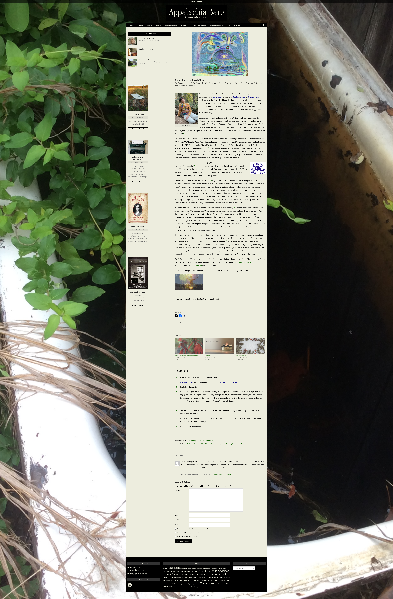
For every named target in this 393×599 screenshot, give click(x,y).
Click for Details (137, 128)
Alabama (165, 568)
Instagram (198, 265)
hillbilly (165, 580)
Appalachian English (196, 568)
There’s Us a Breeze (146, 38)
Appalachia (174, 567)
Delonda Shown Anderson (187, 574)
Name (177, 515)
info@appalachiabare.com (139, 574)
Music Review (225, 83)
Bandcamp (238, 262)
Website (177, 524)
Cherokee (166, 571)
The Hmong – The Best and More (200, 441)
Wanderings (163, 62)
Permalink (218, 475)
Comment (178, 490)
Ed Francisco (211, 574)
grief (224, 577)
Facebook (247, 262)
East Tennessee (200, 574)
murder (202, 580)
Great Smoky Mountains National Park (210, 577)
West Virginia (196, 587)
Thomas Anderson (218, 584)
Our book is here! (138, 292)
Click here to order (137, 246)
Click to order (137, 305)
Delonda (203, 571)
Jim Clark (175, 580)
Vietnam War (187, 587)
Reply (229, 475)
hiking (228, 577)
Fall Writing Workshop (137, 158)
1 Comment (190, 86)
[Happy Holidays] (250, 346)
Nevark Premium (194, 595)
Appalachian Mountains (210, 568)
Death (196, 571)
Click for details (137, 181)
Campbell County (222, 568)
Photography (157, 62)
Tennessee (206, 583)
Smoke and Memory (147, 49)
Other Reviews (247, 83)
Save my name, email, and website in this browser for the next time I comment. (200, 529)
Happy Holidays (241, 355)
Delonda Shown (171, 574)
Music (216, 83)
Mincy (198, 580)
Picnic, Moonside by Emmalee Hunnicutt (187, 355)
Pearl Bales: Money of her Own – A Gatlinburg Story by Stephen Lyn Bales (214, 444)
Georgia (186, 577)
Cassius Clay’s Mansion (147, 60)
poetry (188, 584)
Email (177, 520)
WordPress (210, 595)
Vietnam (181, 587)
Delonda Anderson (218, 570)
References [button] (181, 370)
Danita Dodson (184, 571)
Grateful (207, 355)
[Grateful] (219, 346)
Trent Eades (175, 587)
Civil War (172, 571)
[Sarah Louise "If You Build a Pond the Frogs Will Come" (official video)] (189, 282)
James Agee (169, 580)
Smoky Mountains (195, 584)
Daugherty (191, 571)
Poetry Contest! (138, 115)
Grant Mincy (193, 577)
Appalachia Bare (185, 568)
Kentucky (183, 580)
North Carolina (210, 580)
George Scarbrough (178, 577)
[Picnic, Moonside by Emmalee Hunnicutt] (189, 346)
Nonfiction (236, 83)
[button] (260, 124)
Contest (177, 571)
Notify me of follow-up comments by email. (190, 532)
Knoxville (191, 580)
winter (202, 587)
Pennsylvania (182, 584)
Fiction (155, 51)
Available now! (137, 227)
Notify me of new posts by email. (187, 536)
